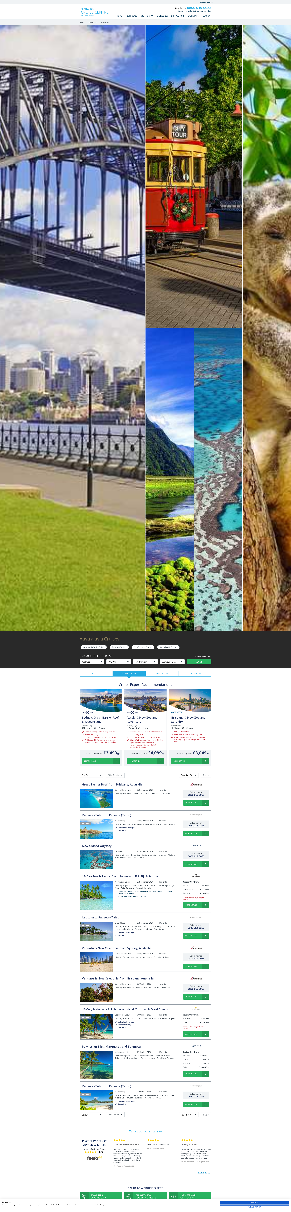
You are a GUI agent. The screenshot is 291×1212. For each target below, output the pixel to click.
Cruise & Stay (146, 16)
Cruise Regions (194, 674)
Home (119, 16)
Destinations (177, 16)
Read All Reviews (204, 1173)
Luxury (206, 16)
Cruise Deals (131, 16)
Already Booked (206, 2)
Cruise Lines (162, 16)
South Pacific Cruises (168, 647)
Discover (96, 674)
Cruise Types (193, 16)
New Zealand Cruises (143, 647)
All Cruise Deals (129, 674)
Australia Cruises (119, 647)
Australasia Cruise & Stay (93, 647)
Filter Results (113, 775)
